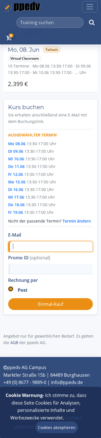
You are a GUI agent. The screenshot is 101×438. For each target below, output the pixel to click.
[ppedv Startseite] (21, 6)
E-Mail (14, 235)
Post (22, 290)
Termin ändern (77, 221)
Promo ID (29, 258)
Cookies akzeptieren (56, 427)
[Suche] (92, 22)
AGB (14, 342)
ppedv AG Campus (26, 367)
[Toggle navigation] (90, 6)
